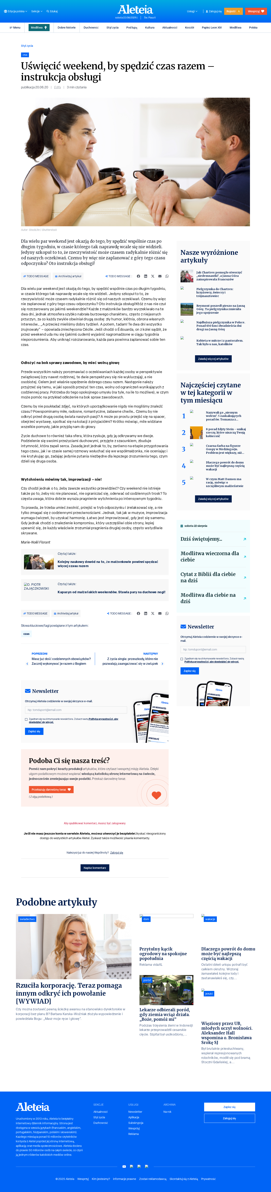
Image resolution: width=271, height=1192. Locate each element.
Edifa (57, 87)
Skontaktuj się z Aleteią (184, 1179)
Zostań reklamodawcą (152, 1179)
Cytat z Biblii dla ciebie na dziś (208, 577)
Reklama (133, 1134)
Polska (253, 27)
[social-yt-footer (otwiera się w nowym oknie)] (124, 1166)
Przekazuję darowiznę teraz (49, 789)
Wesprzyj (253, 11)
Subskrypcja (135, 1123)
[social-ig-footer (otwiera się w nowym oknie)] (147, 1166)
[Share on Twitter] (152, 276)
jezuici (209, 993)
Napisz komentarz (95, 868)
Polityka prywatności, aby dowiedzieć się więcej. (212, 661)
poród (147, 980)
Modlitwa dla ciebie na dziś (208, 598)
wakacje (210, 919)
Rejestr (231, 11)
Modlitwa (36, 27)
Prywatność (208, 1179)
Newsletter (135, 1112)
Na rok (167, 1112)
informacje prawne (124, 1179)
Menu (16, 27)
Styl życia (112, 27)
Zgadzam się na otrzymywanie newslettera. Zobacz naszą (73, 720)
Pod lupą (131, 27)
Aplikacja (133, 1117)
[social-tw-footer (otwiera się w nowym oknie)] (139, 1166)
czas (26, 634)
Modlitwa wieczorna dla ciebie (210, 556)
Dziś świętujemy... (201, 539)
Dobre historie (67, 27)
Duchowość (91, 27)
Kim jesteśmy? (101, 1179)
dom (146, 919)
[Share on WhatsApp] (167, 276)
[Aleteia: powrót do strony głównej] (135, 9)
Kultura (149, 27)
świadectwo (27, 919)
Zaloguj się (215, 11)
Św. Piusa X (150, 17)
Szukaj (54, 11)
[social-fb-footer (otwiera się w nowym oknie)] (132, 1166)
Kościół (189, 27)
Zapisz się (34, 731)
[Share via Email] (159, 276)
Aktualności (169, 27)
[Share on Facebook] (138, 276)
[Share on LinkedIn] (145, 276)
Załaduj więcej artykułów (213, 359)
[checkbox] (26, 719)
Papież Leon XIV (212, 27)
